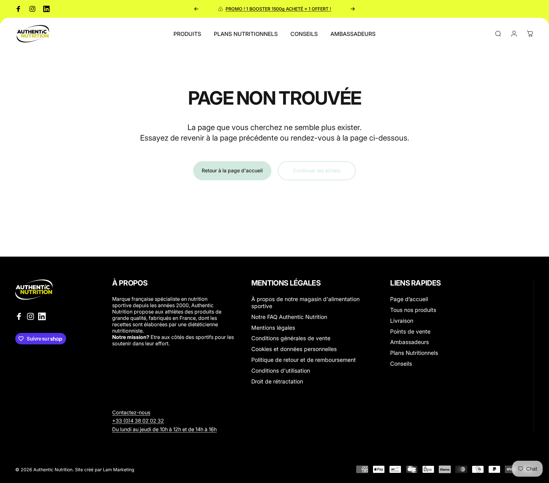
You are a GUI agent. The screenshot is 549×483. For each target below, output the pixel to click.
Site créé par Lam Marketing (104, 469)
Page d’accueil (409, 299)
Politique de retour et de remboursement (303, 359)
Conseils (401, 363)
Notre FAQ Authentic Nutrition (289, 316)
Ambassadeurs (409, 342)
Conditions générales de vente (290, 338)
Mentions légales (273, 327)
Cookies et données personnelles (294, 349)
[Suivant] (353, 9)
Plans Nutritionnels (414, 352)
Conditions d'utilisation (280, 370)
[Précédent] (196, 9)
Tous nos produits (413, 310)
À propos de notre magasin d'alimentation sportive (305, 302)
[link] (138, 420)
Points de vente (410, 331)
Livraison (401, 320)
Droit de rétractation (277, 381)
